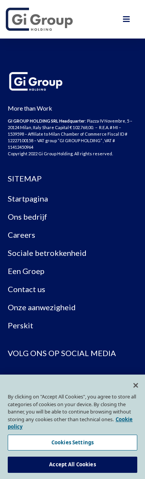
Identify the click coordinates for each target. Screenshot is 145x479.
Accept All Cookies (72, 464)
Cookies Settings (72, 442)
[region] (72, 427)
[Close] (135, 385)
